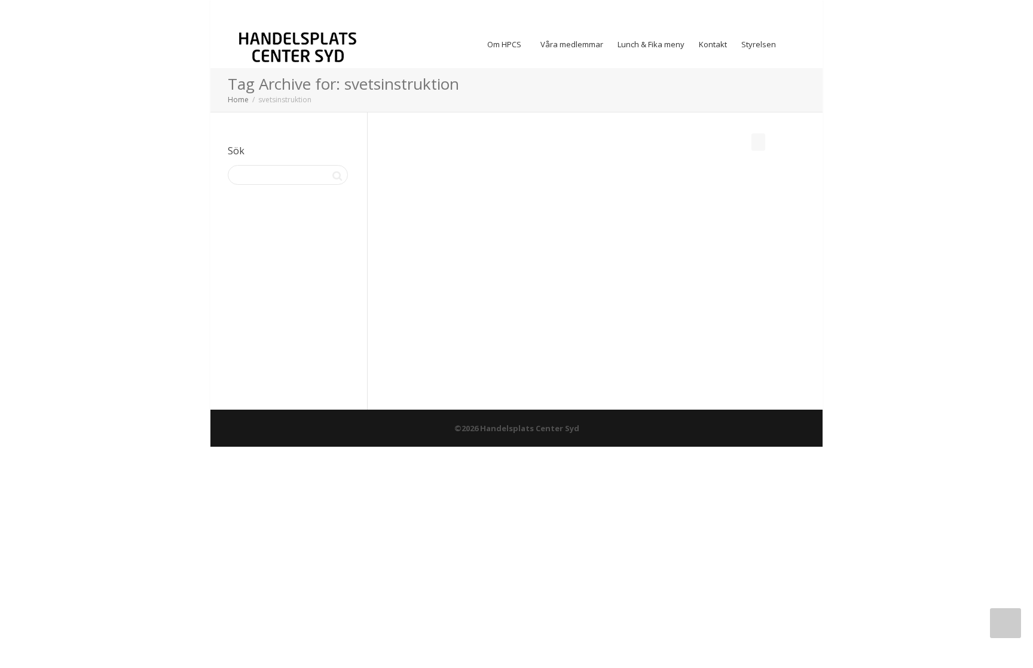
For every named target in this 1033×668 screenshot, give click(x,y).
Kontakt (713, 44)
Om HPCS (505, 44)
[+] (451, 237)
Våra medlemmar (571, 44)
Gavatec (430, 266)
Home (238, 99)
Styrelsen (758, 44)
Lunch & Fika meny (651, 44)
